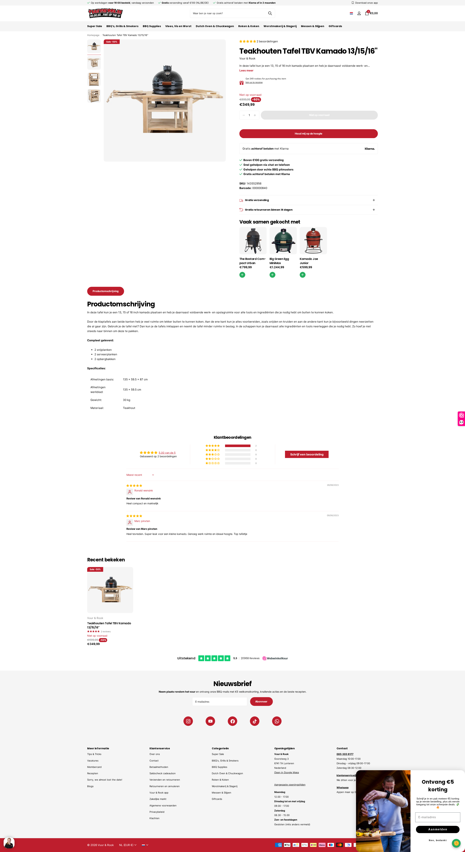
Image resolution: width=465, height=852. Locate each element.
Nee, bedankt (438, 840)
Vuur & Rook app (158, 792)
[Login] (359, 13)
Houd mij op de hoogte (308, 133)
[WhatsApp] (277, 721)
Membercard (94, 766)
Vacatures (92, 760)
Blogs (90, 786)
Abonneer (261, 701)
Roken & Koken (248, 26)
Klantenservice (159, 748)
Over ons (154, 754)
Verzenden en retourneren (164, 779)
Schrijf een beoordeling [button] (307, 454)
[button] (248, 41)
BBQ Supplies (152, 26)
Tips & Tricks (94, 754)
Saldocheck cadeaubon (162, 773)
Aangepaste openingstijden (290, 784)
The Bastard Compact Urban (252, 261)
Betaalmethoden (158, 766)
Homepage (93, 35)
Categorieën (220, 748)
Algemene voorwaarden (163, 805)
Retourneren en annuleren (164, 786)
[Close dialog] (460, 775)
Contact (154, 760)
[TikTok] (254, 721)
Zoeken (270, 13)
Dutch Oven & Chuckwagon (215, 26)
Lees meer (246, 70)
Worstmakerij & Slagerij (280, 26)
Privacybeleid (156, 811)
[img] (134, 485)
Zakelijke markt (157, 798)
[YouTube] (210, 721)
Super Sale (94, 26)
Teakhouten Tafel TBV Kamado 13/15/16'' (109, 625)
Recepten (92, 773)
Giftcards (335, 26)
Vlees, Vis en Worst (178, 26)
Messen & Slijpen (312, 26)
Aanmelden (437, 829)
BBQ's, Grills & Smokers (225, 760)
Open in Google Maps (286, 772)
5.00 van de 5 (167, 452)
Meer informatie (98, 748)
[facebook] (232, 721)
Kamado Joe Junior (309, 261)
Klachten (154, 818)
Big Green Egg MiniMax (279, 261)
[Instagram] (188, 721)
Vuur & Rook (247, 58)
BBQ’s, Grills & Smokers (122, 26)
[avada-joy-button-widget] (456, 843)
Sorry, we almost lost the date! (104, 779)
